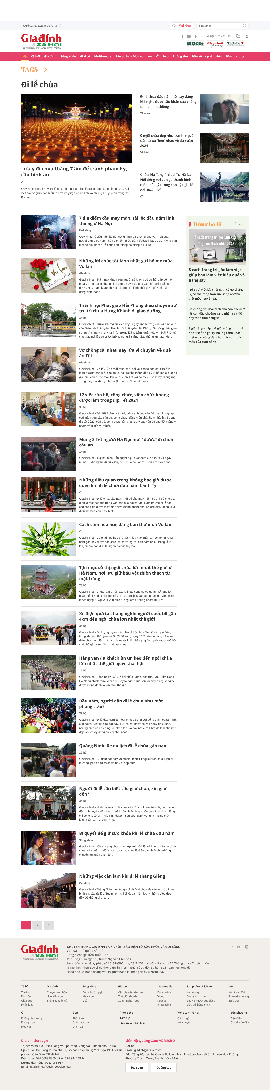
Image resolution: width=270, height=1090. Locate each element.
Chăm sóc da (81, 1022)
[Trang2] (49, 925)
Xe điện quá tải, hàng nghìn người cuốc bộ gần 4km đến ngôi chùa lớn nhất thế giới (127, 616)
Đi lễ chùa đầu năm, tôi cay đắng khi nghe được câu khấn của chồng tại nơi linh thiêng (168, 101)
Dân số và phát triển (207, 56)
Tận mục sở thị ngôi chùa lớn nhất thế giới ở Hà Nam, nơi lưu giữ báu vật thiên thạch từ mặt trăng (125, 573)
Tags (30, 69)
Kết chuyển (184, 1022)
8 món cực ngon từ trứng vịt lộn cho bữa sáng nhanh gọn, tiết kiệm (214, 307)
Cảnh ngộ (183, 1018)
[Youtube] (189, 36)
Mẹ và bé (88, 996)
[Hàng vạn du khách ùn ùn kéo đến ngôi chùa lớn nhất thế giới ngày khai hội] (48, 672)
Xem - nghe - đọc (128, 1000)
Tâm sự (145, 113)
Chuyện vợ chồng (57, 992)
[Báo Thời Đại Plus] (235, 44)
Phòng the (180, 56)
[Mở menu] (248, 56)
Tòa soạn (137, 1068)
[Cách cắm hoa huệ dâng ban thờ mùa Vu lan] (48, 539)
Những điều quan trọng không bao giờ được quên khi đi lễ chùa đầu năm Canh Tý (125, 482)
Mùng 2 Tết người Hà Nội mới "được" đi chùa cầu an (126, 442)
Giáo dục (26, 1000)
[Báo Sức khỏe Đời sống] (195, 44)
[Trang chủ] (25, 56)
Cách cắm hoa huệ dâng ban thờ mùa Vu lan (125, 524)
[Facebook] (182, 36)
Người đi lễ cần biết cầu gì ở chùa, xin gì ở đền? (122, 791)
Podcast (162, 1000)
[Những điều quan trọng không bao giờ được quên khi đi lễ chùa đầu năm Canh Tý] (48, 494)
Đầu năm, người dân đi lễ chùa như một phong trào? (121, 703)
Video (160, 996)
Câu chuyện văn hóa (130, 992)
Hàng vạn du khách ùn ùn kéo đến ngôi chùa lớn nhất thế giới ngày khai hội (125, 660)
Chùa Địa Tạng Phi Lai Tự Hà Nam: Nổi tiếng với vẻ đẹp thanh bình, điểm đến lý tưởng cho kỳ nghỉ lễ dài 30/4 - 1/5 (168, 182)
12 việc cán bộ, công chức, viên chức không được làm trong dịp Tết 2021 (124, 397)
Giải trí (85, 56)
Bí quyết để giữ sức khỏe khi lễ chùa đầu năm (127, 833)
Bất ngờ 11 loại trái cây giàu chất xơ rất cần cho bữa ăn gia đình (215, 275)
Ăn (150, 56)
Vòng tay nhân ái (188, 1012)
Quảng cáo (164, 1068)
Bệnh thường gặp (93, 992)
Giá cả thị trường (196, 996)
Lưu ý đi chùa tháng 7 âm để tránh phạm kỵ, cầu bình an (74, 172)
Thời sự (26, 992)
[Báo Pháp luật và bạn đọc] (215, 45)
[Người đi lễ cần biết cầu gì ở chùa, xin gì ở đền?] (48, 803)
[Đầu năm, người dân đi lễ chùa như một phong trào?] (48, 715)
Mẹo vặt (26, 1026)
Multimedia (102, 56)
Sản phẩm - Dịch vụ (130, 56)
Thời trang (79, 1018)
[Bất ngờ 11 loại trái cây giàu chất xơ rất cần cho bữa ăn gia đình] (217, 247)
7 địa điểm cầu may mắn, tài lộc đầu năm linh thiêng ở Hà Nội (126, 220)
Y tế (84, 1000)
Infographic (164, 1004)
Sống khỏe (68, 56)
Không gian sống (31, 1018)
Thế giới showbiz (128, 996)
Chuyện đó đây (240, 1022)
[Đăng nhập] (247, 36)
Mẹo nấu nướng (239, 996)
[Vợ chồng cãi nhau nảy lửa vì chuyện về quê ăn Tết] (48, 364)
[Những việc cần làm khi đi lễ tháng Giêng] (48, 890)
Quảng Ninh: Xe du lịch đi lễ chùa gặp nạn (122, 745)
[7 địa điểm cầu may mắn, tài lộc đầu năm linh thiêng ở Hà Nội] (48, 232)
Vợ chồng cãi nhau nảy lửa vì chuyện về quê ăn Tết (125, 352)
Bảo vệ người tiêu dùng (200, 1000)
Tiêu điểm (237, 1018)
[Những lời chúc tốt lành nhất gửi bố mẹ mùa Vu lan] (48, 275)
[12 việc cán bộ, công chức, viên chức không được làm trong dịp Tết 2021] (48, 409)
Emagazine (164, 992)
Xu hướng (192, 992)
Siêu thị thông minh (198, 1004)
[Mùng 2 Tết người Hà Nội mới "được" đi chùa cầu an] (48, 454)
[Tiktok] (197, 36)
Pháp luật (27, 1004)
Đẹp (166, 56)
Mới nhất (184, 26)
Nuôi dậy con (55, 996)
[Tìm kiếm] (244, 26)
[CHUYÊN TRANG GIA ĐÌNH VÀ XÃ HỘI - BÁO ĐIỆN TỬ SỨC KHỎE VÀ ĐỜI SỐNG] (41, 41)
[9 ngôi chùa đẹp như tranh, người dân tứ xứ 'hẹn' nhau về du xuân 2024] (224, 148)
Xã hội (35, 56)
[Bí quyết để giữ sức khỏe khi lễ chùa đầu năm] (48, 848)
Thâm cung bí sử (57, 1000)
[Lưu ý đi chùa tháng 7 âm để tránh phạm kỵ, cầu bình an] (76, 128)
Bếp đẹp (234, 1000)
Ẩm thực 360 (237, 992)
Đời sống (85, 230)
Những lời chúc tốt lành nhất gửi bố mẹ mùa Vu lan (126, 263)
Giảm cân (78, 1026)
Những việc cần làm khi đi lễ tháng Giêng (122, 876)
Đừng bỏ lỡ (207, 224)
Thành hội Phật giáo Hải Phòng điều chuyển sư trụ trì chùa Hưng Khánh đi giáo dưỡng (128, 308)
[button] (235, 224)
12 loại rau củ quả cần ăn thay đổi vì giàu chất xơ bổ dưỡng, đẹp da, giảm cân (214, 324)
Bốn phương (235, 56)
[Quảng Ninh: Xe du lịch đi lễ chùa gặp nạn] (48, 760)
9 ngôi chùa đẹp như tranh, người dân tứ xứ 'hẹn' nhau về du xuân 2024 (167, 140)
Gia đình (50, 56)
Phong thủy (28, 1022)
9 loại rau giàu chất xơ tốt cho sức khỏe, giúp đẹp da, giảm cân (217, 292)
